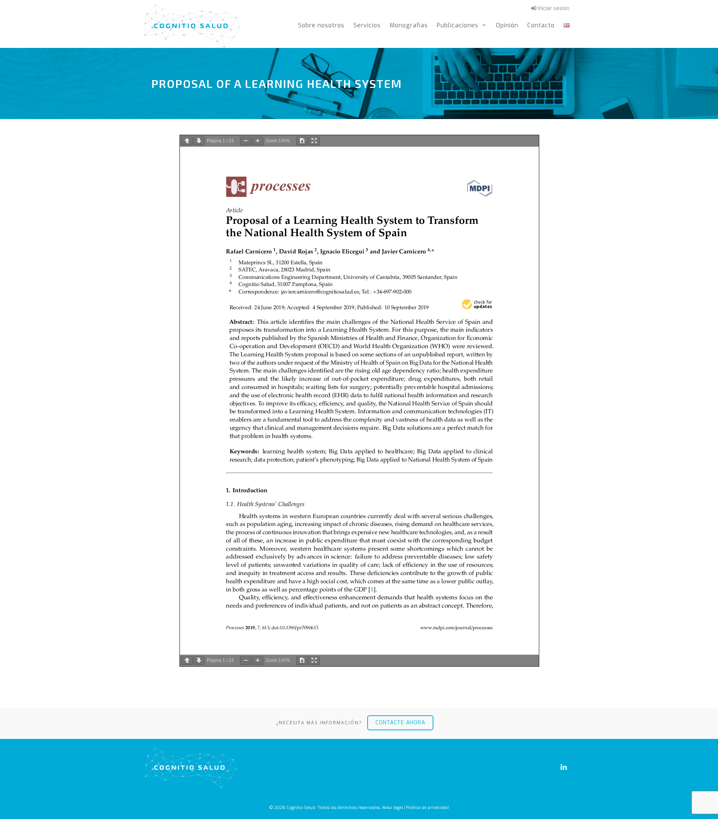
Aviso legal (392, 807)
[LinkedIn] (563, 767)
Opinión (507, 25)
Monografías (409, 25)
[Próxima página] (199, 141)
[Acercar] (257, 141)
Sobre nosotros (321, 25)
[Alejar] (245, 141)
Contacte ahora (400, 722)
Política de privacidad (427, 807)
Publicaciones (457, 25)
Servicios (367, 25)
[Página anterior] (187, 141)
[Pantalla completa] (314, 141)
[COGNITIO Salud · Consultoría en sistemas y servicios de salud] (192, 25)
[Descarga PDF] (302, 141)
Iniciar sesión (553, 8)
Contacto (541, 25)
